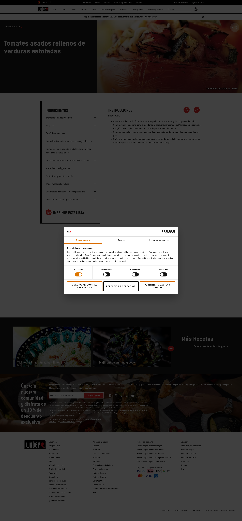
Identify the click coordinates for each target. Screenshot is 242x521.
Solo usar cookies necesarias (84, 286)
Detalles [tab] (121, 240)
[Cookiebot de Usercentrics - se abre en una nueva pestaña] (164, 231)
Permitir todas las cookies (157, 286)
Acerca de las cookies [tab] (159, 240)
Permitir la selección (121, 286)
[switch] (106, 274)
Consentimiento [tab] (83, 240)
